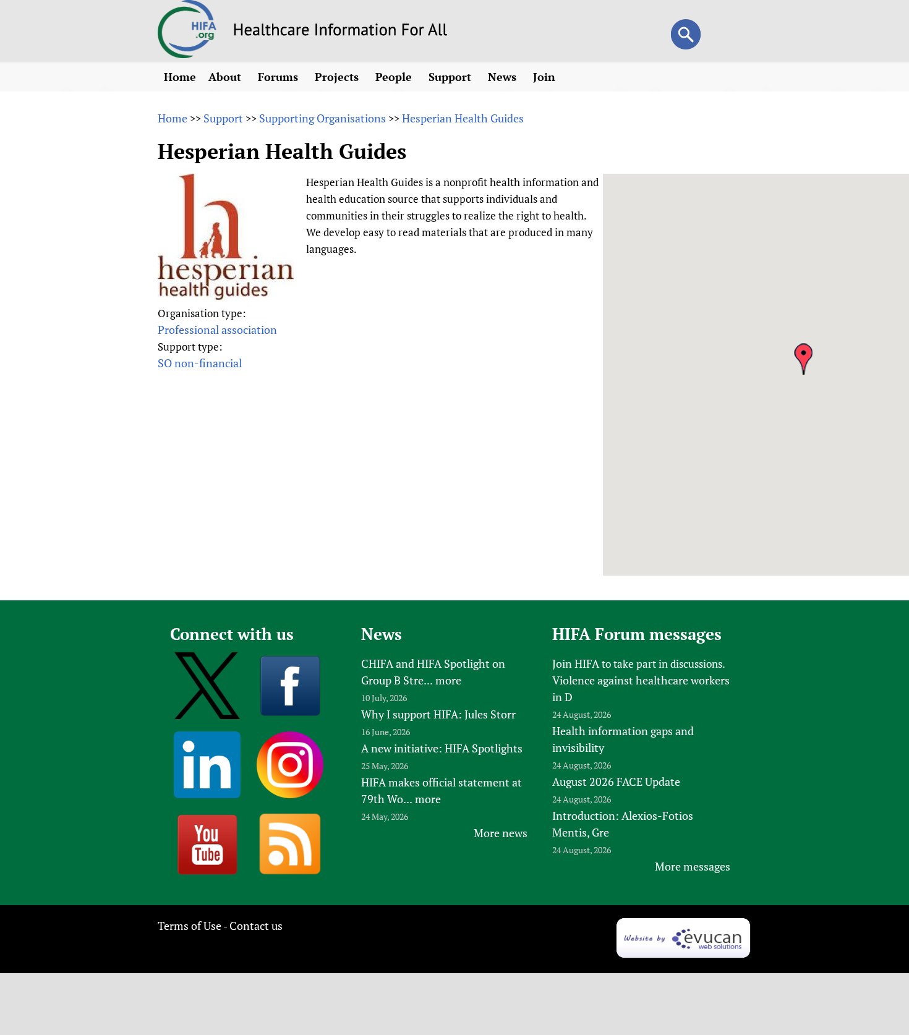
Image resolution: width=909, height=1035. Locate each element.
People (395, 76)
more (448, 680)
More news (500, 832)
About (226, 76)
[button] (803, 359)
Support (451, 76)
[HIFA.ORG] (187, 53)
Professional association (217, 329)
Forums (279, 76)
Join (545, 76)
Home (180, 76)
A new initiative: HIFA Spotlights (442, 748)
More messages (692, 866)
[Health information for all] (340, 31)
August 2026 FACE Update (616, 781)
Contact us (256, 925)
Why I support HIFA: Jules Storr (438, 714)
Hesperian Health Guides (463, 118)
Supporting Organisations (322, 118)
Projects (338, 76)
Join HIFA (575, 663)
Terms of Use (189, 925)
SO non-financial (200, 363)
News (503, 76)
